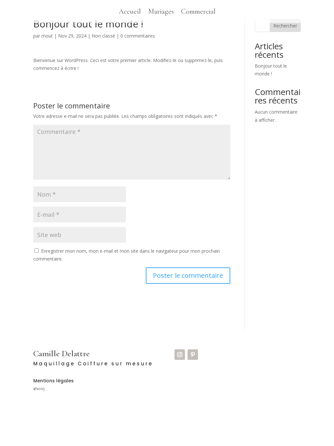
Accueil (130, 12)
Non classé (103, 36)
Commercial (198, 12)
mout (47, 36)
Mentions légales (53, 380)
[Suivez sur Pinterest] (193, 354)
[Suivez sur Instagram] (180, 354)
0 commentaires (137, 36)
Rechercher (285, 26)
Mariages (161, 12)
